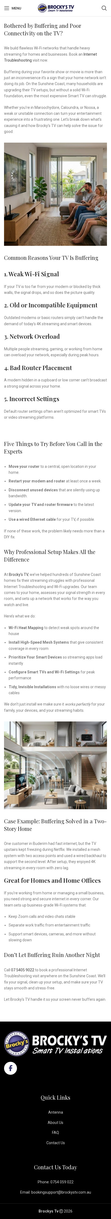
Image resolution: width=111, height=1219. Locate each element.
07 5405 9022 (22, 970)
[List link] (55, 1112)
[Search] (104, 8)
